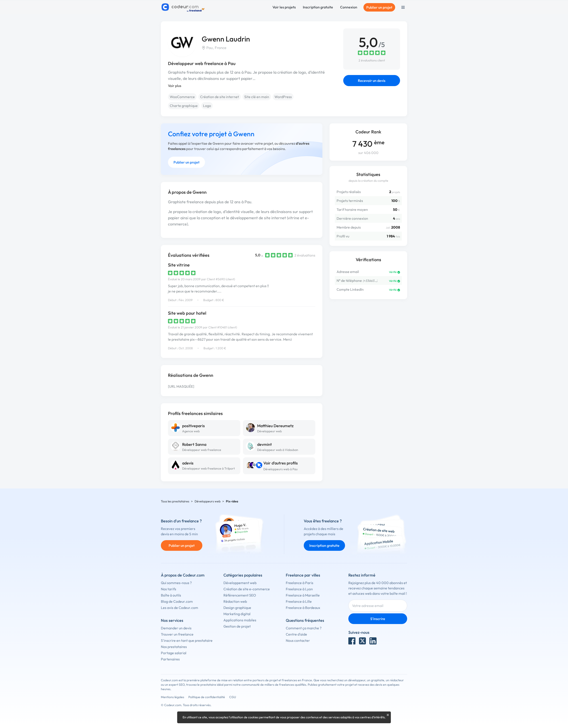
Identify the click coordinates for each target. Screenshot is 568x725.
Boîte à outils (171, 595)
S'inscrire (377, 618)
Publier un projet (379, 7)
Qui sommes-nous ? (176, 583)
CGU (232, 697)
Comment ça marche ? (303, 628)
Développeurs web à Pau (280, 469)
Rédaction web (235, 601)
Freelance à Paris (299, 583)
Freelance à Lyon (299, 589)
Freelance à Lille (299, 601)
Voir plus (174, 85)
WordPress (283, 97)
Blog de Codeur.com (177, 601)
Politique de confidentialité (206, 697)
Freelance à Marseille (303, 595)
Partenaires (170, 659)
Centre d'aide (296, 634)
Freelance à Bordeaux (303, 607)
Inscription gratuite (318, 7)
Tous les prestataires (175, 501)
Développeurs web (208, 501)
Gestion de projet (237, 626)
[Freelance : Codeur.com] (183, 7)
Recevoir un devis (371, 80)
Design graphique (237, 607)
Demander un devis (176, 628)
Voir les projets (284, 7)
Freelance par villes (303, 575)
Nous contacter (298, 640)
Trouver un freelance (177, 634)
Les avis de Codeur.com (179, 607)
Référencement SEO (239, 595)
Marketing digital (236, 614)
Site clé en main (256, 97)
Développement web (239, 583)
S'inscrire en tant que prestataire (187, 640)
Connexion (348, 7)
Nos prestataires (174, 646)
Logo (207, 105)
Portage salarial (173, 653)
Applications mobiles (239, 620)
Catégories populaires (242, 575)
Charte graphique (184, 105)
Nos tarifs (168, 589)
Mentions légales (172, 697)
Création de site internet (219, 97)
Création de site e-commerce (246, 589)
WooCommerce (182, 97)
